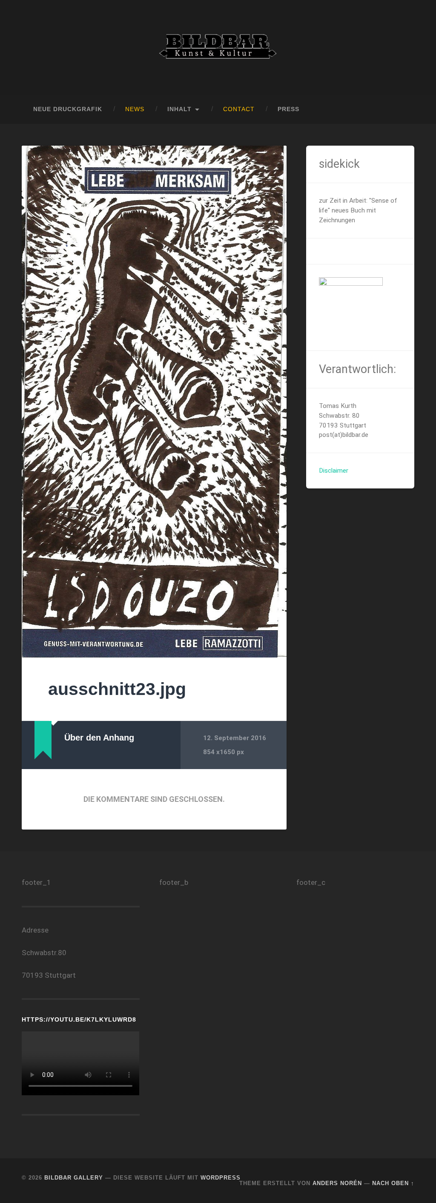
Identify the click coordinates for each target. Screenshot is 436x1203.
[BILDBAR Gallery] (218, 47)
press (288, 109)
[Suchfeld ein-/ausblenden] (399, 109)
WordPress (221, 1177)
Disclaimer (333, 470)
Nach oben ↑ (393, 1183)
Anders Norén (337, 1183)
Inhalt (179, 109)
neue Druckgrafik (67, 109)
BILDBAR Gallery (73, 1177)
